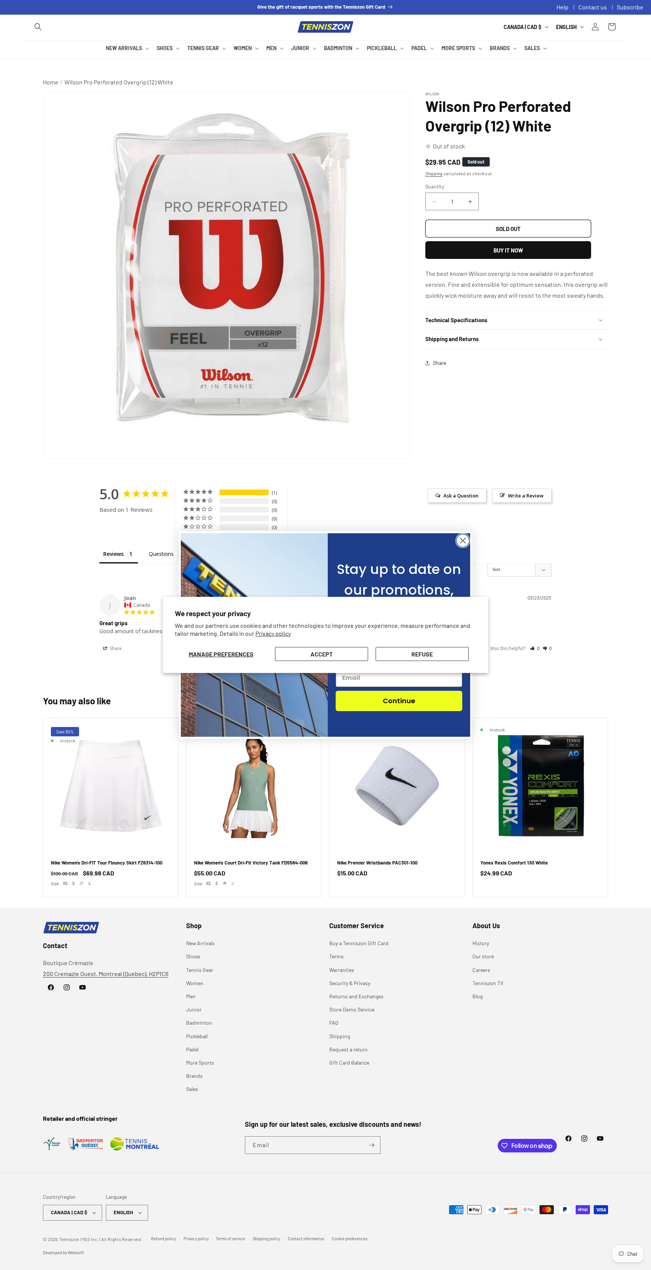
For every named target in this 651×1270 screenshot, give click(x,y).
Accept (321, 654)
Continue (399, 700)
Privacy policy (273, 633)
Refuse (422, 654)
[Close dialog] (462, 540)
